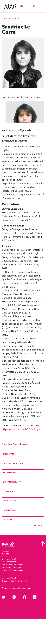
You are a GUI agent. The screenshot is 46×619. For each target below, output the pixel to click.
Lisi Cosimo (7, 520)
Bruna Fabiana (9, 501)
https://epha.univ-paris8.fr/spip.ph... (22, 429)
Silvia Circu (7, 491)
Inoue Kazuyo (9, 510)
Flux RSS (5, 554)
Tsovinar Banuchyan (12, 463)
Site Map (5, 551)
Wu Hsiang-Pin (9, 473)
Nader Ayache (8, 454)
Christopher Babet (11, 482)
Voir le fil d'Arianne (10, 18)
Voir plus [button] (38, 525)
